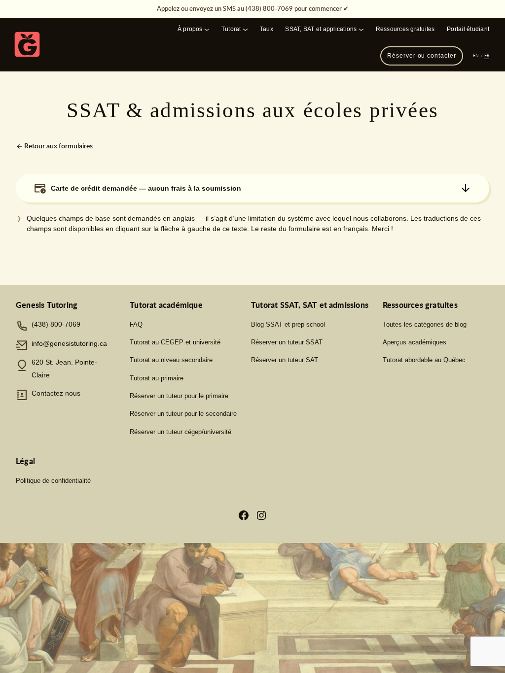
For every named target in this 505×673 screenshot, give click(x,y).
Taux (266, 29)
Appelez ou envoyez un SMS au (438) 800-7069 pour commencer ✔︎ (253, 8)
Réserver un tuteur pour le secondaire (183, 413)
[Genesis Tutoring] (27, 44)
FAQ (136, 324)
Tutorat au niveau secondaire (171, 360)
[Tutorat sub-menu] (245, 29)
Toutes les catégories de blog (425, 324)
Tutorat (231, 29)
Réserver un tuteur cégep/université (180, 432)
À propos (190, 29)
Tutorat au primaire (156, 378)
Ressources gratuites (405, 29)
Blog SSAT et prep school (288, 324)
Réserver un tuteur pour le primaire (179, 396)
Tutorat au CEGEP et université (175, 342)
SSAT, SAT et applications (321, 29)
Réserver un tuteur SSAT (287, 342)
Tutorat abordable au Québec (424, 360)
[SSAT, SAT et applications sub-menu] (361, 29)
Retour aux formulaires (58, 145)
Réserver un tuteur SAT (284, 360)
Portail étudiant (468, 29)
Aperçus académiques (414, 342)
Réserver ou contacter (421, 55)
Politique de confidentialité (53, 480)
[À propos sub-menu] (207, 29)
